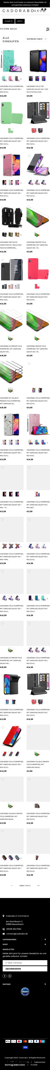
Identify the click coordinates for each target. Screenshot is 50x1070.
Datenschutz (39, 1062)
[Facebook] (5, 976)
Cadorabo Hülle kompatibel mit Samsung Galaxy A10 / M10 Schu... (11, 89)
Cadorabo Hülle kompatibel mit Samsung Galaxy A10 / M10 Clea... (11, 297)
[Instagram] (10, 976)
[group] (12, 61)
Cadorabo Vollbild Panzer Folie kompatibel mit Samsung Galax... (11, 816)
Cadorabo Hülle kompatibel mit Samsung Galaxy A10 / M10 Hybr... (11, 556)
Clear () (9, 21)
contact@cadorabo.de (17, 933)
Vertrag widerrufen (15, 1065)
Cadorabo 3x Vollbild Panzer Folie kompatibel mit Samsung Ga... (10, 401)
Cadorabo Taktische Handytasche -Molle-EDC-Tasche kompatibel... (11, 245)
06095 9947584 (13, 929)
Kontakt (34, 1065)
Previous (2, 79)
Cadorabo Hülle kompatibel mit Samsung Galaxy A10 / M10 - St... (11, 504)
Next (21, 79)
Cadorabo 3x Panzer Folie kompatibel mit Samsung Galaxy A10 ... (11, 349)
